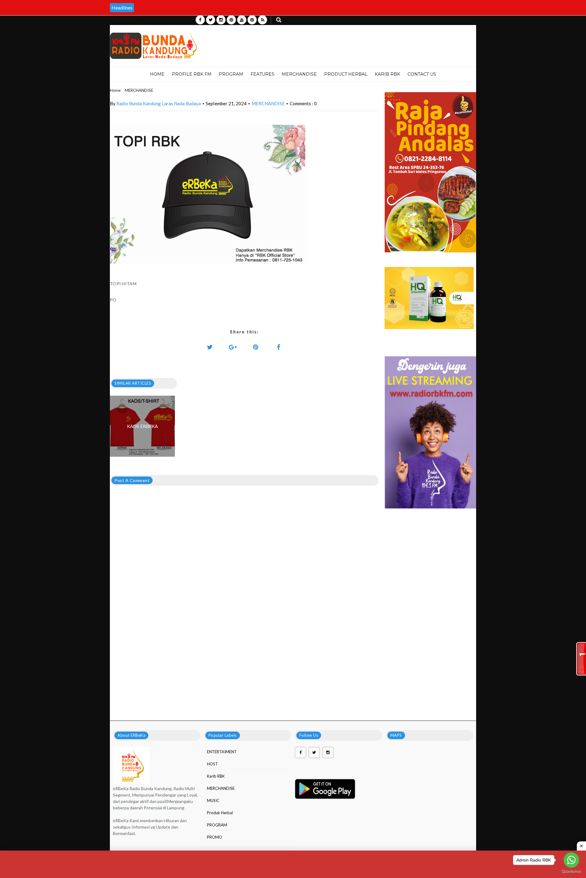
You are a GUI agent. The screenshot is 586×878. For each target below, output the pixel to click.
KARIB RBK (387, 74)
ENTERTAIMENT (222, 751)
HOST (212, 763)
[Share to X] (210, 347)
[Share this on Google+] (233, 347)
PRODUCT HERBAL (345, 74)
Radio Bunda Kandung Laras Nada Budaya (158, 103)
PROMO (214, 837)
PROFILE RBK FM (192, 74)
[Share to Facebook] (279, 347)
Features (262, 74)
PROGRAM (231, 74)
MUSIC (213, 800)
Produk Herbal (220, 812)
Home (157, 74)
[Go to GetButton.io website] (571, 872)
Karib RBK (216, 776)
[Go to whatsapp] (571, 860)
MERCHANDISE (299, 74)
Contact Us (421, 74)
